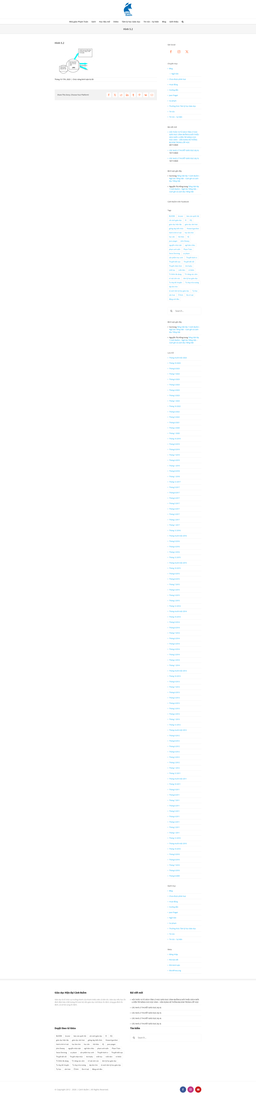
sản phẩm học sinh (176, 257)
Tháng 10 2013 (175, 676)
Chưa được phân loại (177, 79)
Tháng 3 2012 (174, 757)
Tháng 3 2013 (174, 708)
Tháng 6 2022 (174, 411)
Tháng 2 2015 (174, 600)
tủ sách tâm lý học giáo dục (179, 291)
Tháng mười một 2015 (178, 563)
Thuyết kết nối (189, 262)
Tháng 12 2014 (175, 606)
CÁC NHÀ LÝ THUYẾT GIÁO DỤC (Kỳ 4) (146, 1018)
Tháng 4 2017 (174, 509)
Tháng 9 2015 (174, 573)
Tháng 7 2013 (174, 687)
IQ (188, 237)
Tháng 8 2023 (174, 368)
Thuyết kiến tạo (174, 262)
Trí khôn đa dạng (175, 274)
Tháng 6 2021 (174, 422)
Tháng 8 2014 (174, 627)
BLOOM (172, 216)
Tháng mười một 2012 (178, 730)
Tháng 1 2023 (174, 401)
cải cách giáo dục (175, 220)
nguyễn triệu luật (175, 245)
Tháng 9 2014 (174, 622)
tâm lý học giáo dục (190, 278)
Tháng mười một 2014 (178, 611)
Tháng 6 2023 (174, 379)
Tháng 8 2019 (174, 449)
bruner (180, 216)
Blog (171, 68)
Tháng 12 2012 (175, 725)
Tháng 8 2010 (174, 859)
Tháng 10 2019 (175, 438)
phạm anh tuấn (174, 249)
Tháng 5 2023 (174, 384)
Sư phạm (172, 101)
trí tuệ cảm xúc (174, 278)
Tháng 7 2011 (174, 800)
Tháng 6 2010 (174, 870)
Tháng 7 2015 (174, 584)
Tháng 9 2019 (174, 444)
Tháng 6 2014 (174, 638)
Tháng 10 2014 (175, 617)
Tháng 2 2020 (174, 428)
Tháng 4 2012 (174, 751)
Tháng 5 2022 (174, 417)
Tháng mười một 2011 (178, 778)
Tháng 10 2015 (175, 568)
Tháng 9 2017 (174, 487)
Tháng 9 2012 (174, 735)
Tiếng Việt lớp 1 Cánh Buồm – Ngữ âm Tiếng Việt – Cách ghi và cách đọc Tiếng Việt (184, 178)
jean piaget (173, 241)
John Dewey (185, 241)
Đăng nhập (173, 954)
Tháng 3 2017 (174, 514)
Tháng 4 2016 (174, 546)
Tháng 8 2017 (174, 492)
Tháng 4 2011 (174, 816)
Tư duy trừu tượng (192, 282)
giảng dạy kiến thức (176, 228)
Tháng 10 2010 (175, 849)
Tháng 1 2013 (174, 719)
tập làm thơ (173, 286)
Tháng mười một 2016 (178, 536)
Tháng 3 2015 (174, 595)
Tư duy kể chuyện (175, 282)
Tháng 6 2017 (174, 498)
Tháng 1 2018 (174, 476)
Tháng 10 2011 (175, 784)
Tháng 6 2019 (174, 460)
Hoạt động (173, 84)
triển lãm (182, 270)
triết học (172, 270)
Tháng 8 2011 (174, 795)
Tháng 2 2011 (174, 827)
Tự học (194, 291)
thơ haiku (188, 266)
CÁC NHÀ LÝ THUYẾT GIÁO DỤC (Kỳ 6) (184, 150)
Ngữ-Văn (175, 73)
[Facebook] (171, 51)
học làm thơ (189, 232)
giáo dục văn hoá (191, 224)
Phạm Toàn (188, 249)
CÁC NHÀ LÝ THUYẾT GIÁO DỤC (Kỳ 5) (184, 158)
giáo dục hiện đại (175, 224)
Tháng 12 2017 (175, 482)
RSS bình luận (174, 965)
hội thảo (181, 237)
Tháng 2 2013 (174, 714)
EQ (191, 220)
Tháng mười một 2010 (178, 843)
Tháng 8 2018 (174, 471)
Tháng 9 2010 (174, 854)
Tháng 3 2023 (174, 395)
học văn (172, 237)
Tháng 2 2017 (174, 519)
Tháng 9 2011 (174, 789)
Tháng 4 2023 (174, 390)
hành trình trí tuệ (175, 232)
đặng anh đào (174, 299)
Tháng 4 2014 (174, 649)
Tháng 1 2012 (174, 768)
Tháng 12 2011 (175, 773)
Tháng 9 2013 (174, 681)
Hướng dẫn (173, 90)
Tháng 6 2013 (174, 692)
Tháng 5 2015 (174, 590)
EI (185, 220)
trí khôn (191, 270)
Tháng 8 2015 (174, 579)
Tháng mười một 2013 (178, 671)
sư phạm (186, 253)
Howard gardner (193, 228)
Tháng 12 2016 (175, 530)
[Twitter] (187, 51)
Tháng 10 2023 (175, 363)
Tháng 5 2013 (174, 697)
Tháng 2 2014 (174, 660)
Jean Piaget (173, 95)
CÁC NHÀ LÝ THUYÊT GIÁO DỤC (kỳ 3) (146, 1023)
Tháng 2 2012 (174, 762)
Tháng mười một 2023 (178, 357)
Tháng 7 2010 (174, 865)
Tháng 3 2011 (174, 822)
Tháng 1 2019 (174, 465)
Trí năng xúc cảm (191, 274)
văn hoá (172, 295)
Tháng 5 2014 (174, 643)
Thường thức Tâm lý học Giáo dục (182, 106)
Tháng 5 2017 (174, 503)
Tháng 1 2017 (174, 525)
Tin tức (172, 111)
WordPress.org (175, 970)
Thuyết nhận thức (175, 266)
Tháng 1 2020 (174, 433)
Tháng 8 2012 (174, 741)
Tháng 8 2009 (174, 876)
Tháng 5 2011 (174, 811)
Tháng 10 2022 (175, 406)
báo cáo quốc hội (193, 216)
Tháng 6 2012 (174, 746)
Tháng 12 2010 (175, 838)
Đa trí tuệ (189, 295)
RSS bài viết (173, 959)
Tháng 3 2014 (174, 654)
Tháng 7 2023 (174, 374)
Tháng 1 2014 (174, 665)
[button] (182, 21)
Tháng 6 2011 (174, 805)
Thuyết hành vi (191, 257)
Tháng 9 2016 (174, 541)
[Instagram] (179, 51)
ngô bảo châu (190, 245)
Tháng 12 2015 (175, 557)
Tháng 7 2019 (174, 455)
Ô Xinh (180, 295)
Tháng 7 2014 (174, 633)
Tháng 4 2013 (174, 703)
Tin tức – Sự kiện (175, 117)
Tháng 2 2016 (174, 552)
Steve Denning (174, 253)
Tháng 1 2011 (174, 832)
